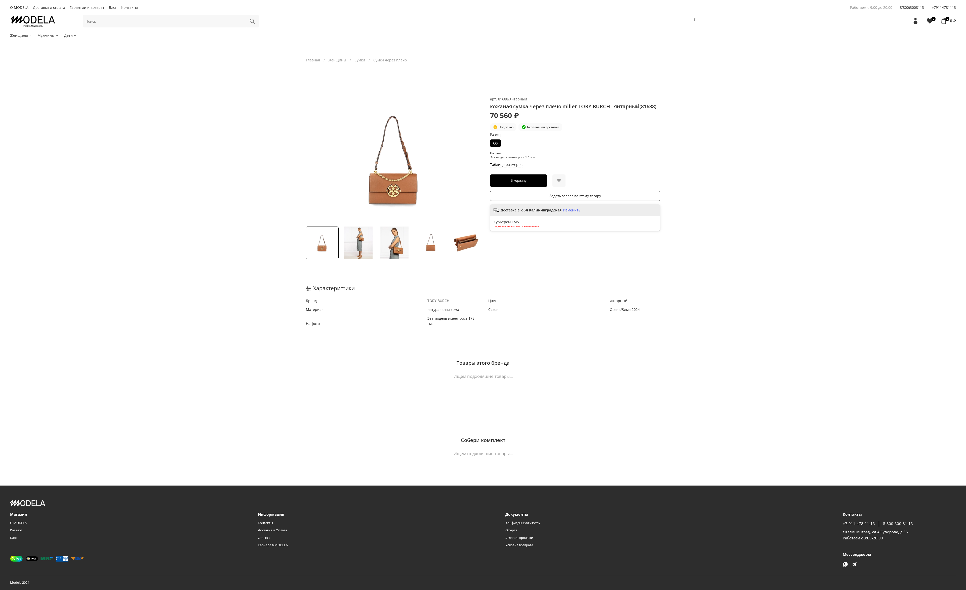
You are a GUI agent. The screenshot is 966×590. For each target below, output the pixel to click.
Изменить (571, 210)
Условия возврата (519, 545)
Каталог (16, 530)
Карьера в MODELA (273, 545)
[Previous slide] (313, 160)
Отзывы (264, 538)
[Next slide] (476, 160)
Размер (496, 135)
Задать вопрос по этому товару (575, 196)
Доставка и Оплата (272, 530)
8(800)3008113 (912, 7)
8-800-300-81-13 (898, 523)
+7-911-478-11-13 (859, 523)
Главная (313, 60)
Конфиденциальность (522, 523)
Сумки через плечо (390, 60)
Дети (68, 35)
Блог (113, 7)
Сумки (359, 60)
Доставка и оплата (49, 7)
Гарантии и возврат (87, 7)
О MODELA (19, 7)
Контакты (129, 7)
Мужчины (46, 35)
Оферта (511, 530)
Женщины (19, 35)
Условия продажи (519, 538)
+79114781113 (944, 7)
